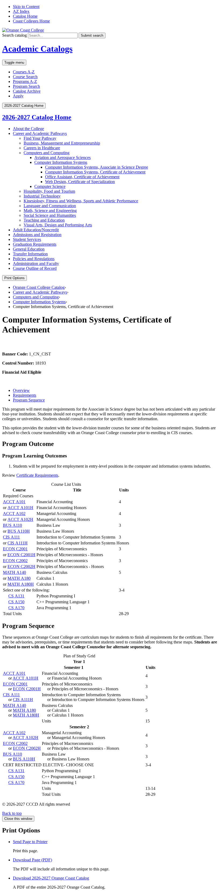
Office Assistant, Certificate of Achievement (82, 177)
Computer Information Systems (60, 162)
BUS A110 (12, 525)
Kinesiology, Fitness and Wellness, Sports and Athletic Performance (81, 201)
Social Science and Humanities (50, 215)
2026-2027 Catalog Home (36, 117)
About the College (28, 128)
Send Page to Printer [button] (30, 841)
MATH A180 (19, 578)
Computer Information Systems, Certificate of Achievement (95, 172)
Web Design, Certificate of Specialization (80, 181)
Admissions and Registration (37, 234)
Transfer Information (30, 254)
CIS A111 (11, 537)
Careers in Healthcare (42, 148)
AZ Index (21, 11)
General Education (29, 249)
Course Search (25, 76)
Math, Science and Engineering (50, 210)
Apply (18, 96)
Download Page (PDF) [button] (32, 860)
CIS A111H (18, 543)
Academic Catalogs (37, 49)
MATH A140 (14, 572)
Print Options (14, 278)
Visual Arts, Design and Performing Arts (58, 225)
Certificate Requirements (37, 475)
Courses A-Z (24, 72)
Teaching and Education (44, 220)
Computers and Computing (46, 152)
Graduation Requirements (34, 244)
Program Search (26, 86)
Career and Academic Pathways (40, 133)
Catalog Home (25, 16)
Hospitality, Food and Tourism (49, 191)
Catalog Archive (27, 91)
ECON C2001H (21, 554)
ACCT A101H (20, 507)
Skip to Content (26, 6)
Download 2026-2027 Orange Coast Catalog (51, 878)
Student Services (27, 239)
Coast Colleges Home (31, 21)
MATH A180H (21, 584)
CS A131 (16, 596)
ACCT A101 (14, 501)
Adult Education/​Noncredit (36, 230)
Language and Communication (50, 205)
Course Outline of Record (35, 268)
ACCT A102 (14, 513)
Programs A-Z (25, 81)
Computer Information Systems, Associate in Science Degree (96, 167)
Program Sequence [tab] (29, 400)
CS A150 (16, 602)
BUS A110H (19, 531)
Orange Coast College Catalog (39, 287)
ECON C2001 (15, 549)
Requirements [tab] (24, 395)
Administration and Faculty (36, 263)
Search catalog (14, 35)
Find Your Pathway (40, 138)
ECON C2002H (21, 566)
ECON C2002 (15, 560)
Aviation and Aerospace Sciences (62, 157)
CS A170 (16, 607)
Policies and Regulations (33, 258)
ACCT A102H (20, 519)
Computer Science (49, 186)
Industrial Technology (42, 196)
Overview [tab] (21, 390)
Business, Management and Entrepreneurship (62, 143)
